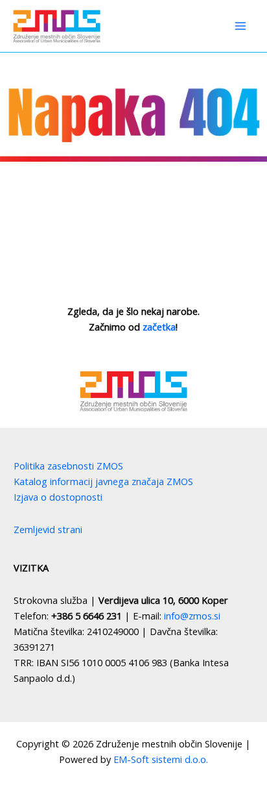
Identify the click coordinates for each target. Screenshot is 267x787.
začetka (159, 326)
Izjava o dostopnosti (58, 496)
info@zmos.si (192, 615)
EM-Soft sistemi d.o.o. (160, 759)
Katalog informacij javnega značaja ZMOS (103, 481)
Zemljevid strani (48, 529)
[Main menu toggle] (240, 26)
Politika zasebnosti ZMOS (68, 465)
